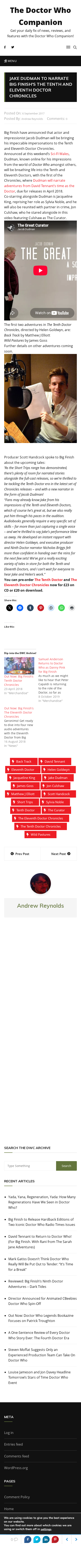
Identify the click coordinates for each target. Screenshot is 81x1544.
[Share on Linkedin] (46, 1539)
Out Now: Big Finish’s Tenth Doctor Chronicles (18, 680)
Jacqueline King (24, 778)
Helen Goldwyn (59, 769)
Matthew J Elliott (22, 794)
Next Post (58, 854)
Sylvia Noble (55, 802)
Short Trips (25, 802)
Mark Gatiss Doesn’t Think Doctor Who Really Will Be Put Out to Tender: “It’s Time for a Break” (40, 1264)
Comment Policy (17, 1497)
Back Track (23, 761)
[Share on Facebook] (27, 1539)
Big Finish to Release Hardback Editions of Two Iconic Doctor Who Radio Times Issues (41, 1222)
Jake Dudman (58, 778)
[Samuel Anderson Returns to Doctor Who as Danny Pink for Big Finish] (55, 680)
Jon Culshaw (55, 786)
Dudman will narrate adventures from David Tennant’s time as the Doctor (39, 185)
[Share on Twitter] (36, 1539)
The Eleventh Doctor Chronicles (40, 818)
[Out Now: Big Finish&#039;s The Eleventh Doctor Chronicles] (21, 727)
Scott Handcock (59, 794)
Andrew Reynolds (32, 119)
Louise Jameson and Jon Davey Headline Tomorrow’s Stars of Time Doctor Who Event (39, 1377)
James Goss (25, 786)
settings (46, 1529)
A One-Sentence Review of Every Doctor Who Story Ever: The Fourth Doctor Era (39, 1335)
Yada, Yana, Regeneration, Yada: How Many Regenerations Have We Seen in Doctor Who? (42, 1202)
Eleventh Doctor (22, 769)
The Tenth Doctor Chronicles (41, 826)
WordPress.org (16, 1468)
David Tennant (55, 761)
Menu (12, 61)
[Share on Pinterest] (55, 1539)
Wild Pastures (40, 834)
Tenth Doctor (25, 810)
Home (9, 1509)
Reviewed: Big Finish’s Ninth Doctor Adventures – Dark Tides (35, 1284)
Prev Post (22, 854)
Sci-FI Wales (60, 153)
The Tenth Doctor (48, 579)
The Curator (56, 810)
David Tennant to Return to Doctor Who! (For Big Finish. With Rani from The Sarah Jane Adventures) (40, 1241)
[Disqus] (40, 982)
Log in (9, 1432)
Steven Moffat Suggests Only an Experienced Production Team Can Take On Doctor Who (41, 1355)
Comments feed (16, 1456)
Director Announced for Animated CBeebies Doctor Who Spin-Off (42, 1301)
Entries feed (13, 1444)
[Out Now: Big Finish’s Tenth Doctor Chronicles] (19, 665)
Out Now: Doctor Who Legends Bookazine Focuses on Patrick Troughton (41, 1318)
